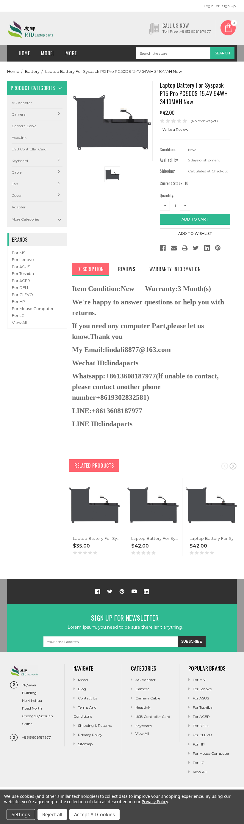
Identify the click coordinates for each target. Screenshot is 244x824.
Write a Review (175, 129)
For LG (18, 315)
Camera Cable (24, 126)
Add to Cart (82, 529)
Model (47, 53)
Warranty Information (175, 269)
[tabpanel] (95, 517)
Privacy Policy (90, 734)
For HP (18, 301)
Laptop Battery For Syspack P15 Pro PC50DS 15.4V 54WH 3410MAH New (113, 71)
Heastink (19, 137)
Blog (82, 689)
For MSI (19, 252)
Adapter (19, 207)
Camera (19, 114)
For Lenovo (23, 259)
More (70, 53)
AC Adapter (22, 102)
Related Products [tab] (94, 465)
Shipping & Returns (95, 725)
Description (90, 269)
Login (209, 6)
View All (19, 322)
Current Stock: (174, 183)
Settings (21, 814)
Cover (17, 195)
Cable (16, 172)
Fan (15, 184)
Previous (224, 466)
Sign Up (229, 6)
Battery (32, 71)
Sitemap (85, 744)
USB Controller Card (29, 149)
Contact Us (87, 698)
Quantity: (167, 195)
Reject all (52, 814)
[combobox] (173, 53)
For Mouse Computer (33, 308)
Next (233, 466)
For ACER (21, 280)
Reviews (126, 269)
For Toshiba (23, 273)
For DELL (20, 287)
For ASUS (21, 266)
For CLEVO (22, 294)
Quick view (72, 529)
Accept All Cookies (94, 814)
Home (24, 53)
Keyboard (20, 160)
